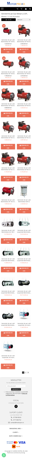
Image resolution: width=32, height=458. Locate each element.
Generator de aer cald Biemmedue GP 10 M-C (8, 40)
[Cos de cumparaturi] (26, 9)
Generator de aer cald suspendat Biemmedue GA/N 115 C (8, 292)
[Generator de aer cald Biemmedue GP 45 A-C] (24, 127)
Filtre (9, 19)
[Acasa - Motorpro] (16, 3)
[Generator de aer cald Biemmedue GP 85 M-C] (24, 95)
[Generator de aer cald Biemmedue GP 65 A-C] (8, 159)
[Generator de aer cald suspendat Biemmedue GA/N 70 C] (8, 251)
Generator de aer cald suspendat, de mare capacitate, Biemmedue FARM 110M (8, 356)
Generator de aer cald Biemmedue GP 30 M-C (24, 72)
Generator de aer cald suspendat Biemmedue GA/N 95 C (24, 259)
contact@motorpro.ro (17, 422)
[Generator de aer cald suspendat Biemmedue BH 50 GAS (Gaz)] (8, 314)
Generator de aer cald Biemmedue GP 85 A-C (24, 168)
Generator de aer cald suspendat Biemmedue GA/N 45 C (24, 231)
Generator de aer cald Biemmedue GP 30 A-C (8, 136)
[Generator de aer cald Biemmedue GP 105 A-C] (8, 191)
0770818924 (17, 417)
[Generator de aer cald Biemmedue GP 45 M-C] (24, 30)
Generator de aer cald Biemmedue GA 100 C (8, 231)
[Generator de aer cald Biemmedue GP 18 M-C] (8, 63)
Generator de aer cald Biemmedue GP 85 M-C (24, 104)
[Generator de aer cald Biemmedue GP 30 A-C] (8, 127)
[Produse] (2, 9)
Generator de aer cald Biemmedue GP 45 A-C (24, 136)
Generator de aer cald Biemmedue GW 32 (24, 200)
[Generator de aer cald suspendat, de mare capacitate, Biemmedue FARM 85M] (24, 314)
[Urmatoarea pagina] (28, 372)
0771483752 (17, 420)
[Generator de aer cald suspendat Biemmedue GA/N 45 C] (24, 222)
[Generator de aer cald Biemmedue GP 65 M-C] (8, 95)
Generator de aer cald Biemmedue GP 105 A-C (8, 200)
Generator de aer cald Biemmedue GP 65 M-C (8, 104)
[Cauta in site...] (30, 9)
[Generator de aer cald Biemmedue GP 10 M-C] (8, 31)
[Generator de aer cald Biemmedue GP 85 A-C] (24, 159)
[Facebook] (16, 406)
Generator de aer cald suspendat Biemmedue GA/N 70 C (8, 259)
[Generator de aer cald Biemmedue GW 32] (24, 191)
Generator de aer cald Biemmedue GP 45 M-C (24, 40)
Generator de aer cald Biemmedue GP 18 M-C (8, 72)
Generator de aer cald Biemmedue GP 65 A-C (8, 168)
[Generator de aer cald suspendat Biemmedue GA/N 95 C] (24, 252)
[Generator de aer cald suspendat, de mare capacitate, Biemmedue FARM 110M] (8, 347)
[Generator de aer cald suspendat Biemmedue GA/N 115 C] (8, 282)
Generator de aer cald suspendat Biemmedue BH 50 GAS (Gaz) (8, 324)
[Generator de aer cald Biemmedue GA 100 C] (8, 222)
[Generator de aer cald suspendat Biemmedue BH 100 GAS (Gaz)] (24, 282)
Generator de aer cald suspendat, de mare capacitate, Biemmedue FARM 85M (24, 324)
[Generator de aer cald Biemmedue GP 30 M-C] (24, 63)
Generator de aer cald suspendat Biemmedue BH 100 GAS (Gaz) (24, 292)
